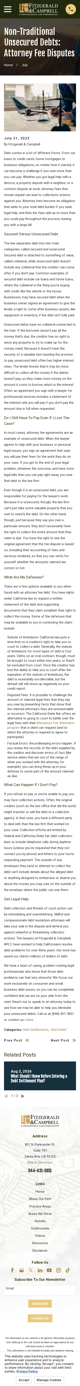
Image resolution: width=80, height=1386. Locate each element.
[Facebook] (12, 1270)
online (29, 1020)
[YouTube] (49, 1270)
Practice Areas (40, 1206)
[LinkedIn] (40, 1270)
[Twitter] (30, 1270)
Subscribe (40, 1304)
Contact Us (40, 1318)
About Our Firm (40, 1199)
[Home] (38, 9)
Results (40, 1221)
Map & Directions (40, 1162)
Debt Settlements (35, 1030)
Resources (40, 1243)
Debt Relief (59, 1030)
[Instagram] (58, 1270)
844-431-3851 (40, 1170)
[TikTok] (67, 1270)
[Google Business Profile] (21, 1270)
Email (10, 1288)
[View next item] (23, 1096)
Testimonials (40, 1228)
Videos (40, 1236)
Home (40, 1192)
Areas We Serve (40, 1214)
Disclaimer (40, 1251)
